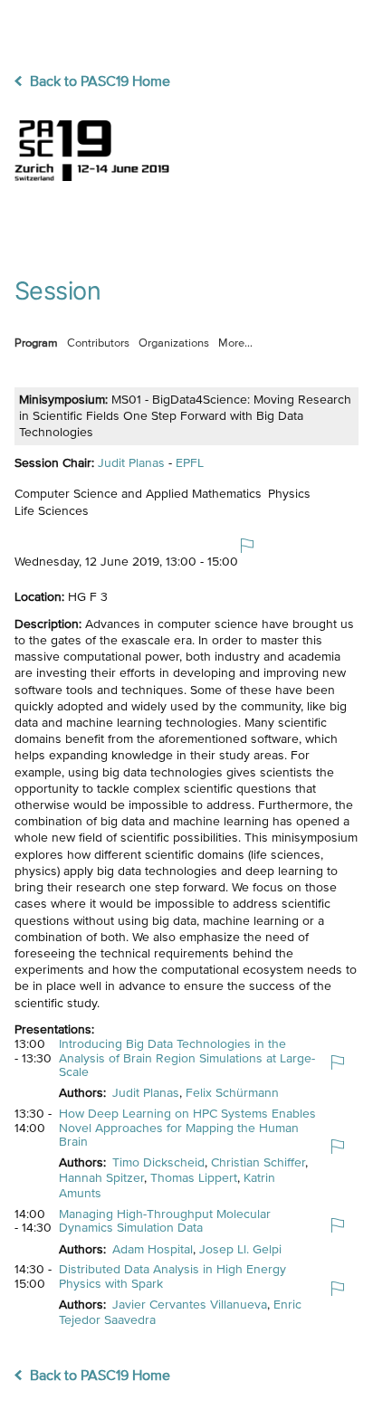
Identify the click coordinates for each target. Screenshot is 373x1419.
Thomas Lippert (193, 1178)
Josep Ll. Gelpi (240, 1249)
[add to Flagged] (254, 553)
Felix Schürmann (232, 1093)
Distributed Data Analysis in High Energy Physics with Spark (172, 1276)
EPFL (190, 463)
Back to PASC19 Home (98, 82)
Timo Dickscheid (158, 1163)
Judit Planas (131, 463)
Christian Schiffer (258, 1163)
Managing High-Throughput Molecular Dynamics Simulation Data (165, 1221)
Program (36, 343)
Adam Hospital (152, 1249)
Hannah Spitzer (101, 1178)
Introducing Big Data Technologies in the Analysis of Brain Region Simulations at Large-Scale (187, 1058)
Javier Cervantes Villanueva (189, 1305)
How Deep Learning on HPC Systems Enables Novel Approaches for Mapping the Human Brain (187, 1128)
